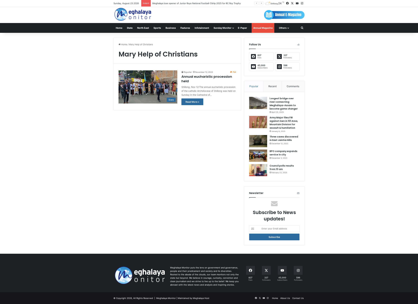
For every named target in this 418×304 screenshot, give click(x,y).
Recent (272, 86)
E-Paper (242, 27)
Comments (293, 86)
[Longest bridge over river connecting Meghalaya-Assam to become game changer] (258, 103)
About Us (285, 298)
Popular (253, 86)
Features (185, 27)
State (130, 27)
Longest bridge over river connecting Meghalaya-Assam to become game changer (284, 103)
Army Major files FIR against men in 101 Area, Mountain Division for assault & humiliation (284, 122)
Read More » (192, 101)
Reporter (188, 72)
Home (119, 27)
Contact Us (298, 298)
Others (283, 27)
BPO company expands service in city (283, 153)
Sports (157, 27)
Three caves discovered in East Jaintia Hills (284, 138)
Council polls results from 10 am (282, 167)
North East (143, 27)
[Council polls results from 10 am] (258, 170)
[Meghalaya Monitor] (133, 14)
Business (171, 27)
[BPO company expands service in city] (258, 156)
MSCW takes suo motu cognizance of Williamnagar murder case (184, 3)
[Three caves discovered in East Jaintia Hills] (258, 141)
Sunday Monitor (223, 27)
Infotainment (202, 27)
